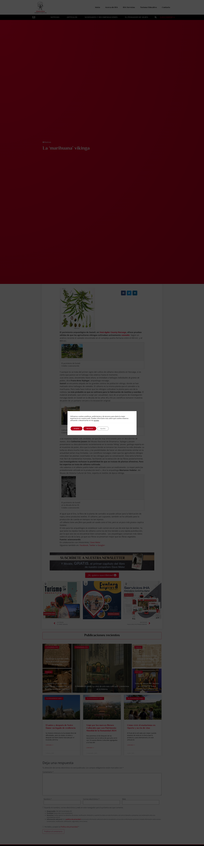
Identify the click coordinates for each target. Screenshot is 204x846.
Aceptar (76, 428)
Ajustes (103, 428)
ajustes (96, 420)
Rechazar (89, 428)
